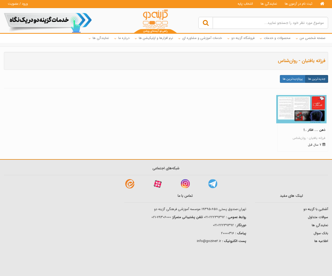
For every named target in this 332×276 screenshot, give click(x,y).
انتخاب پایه (245, 3)
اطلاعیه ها (321, 241)
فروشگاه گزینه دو (242, 38)
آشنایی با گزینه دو (315, 209)
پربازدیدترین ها (293, 78)
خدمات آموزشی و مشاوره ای (202, 38)
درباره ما (123, 38)
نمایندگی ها (269, 3)
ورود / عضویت (18, 3)
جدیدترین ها (316, 78)
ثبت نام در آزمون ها (298, 3)
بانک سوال (321, 233)
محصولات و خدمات (277, 38)
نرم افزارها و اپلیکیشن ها (156, 38)
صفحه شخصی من (313, 38)
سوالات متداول (318, 217)
